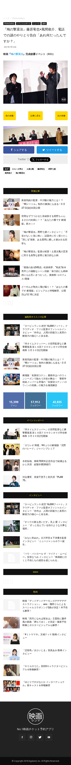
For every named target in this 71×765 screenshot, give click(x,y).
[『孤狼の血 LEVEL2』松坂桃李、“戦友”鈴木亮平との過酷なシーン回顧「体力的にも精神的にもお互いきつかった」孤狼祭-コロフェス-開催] (11, 271)
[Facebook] (22, 737)
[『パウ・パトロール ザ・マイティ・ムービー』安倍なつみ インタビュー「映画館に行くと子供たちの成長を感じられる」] (11, 558)
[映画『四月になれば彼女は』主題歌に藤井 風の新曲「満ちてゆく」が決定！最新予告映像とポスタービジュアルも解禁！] (11, 622)
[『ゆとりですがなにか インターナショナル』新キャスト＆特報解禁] (11, 686)
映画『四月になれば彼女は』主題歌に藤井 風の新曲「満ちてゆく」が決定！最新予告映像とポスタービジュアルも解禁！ (44, 621)
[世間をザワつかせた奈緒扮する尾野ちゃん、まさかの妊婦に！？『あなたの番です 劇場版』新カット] (11, 220)
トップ (6, 18)
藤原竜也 (41, 169)
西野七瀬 (52, 169)
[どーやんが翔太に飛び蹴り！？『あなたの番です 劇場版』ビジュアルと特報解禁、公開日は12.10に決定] (11, 290)
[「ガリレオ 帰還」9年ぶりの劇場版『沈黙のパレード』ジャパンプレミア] (11, 449)
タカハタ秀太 (17, 169)
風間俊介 (8, 173)
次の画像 (61, 116)
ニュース (36, 23)
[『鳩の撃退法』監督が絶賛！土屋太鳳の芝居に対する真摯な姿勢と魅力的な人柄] (11, 255)
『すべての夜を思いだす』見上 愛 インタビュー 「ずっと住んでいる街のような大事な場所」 (44, 525)
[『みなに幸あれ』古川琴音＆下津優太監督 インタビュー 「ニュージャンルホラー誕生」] (11, 542)
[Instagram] (31, 737)
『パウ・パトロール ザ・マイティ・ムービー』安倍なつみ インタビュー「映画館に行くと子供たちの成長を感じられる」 (44, 557)
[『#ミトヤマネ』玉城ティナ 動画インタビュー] (11, 638)
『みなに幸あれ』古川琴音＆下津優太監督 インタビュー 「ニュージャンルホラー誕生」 (44, 541)
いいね (14, 393)
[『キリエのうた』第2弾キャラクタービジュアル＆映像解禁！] (11, 670)
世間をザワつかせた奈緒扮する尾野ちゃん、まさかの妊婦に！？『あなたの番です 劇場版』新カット (44, 220)
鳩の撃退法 (17, 54)
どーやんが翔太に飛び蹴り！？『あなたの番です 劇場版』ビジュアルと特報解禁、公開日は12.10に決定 (44, 291)
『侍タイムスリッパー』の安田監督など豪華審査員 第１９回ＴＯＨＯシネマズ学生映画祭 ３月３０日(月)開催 (44, 346)
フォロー (35, 393)
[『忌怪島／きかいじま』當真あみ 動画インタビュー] (11, 654)
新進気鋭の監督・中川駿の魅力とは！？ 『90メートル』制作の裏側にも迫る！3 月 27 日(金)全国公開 (43, 204)
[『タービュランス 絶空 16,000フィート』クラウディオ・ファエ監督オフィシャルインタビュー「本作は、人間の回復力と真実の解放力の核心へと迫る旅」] (11, 330)
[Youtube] (49, 737)
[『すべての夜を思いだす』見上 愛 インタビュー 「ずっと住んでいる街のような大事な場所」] (11, 526)
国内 (44, 23)
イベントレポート (23, 23)
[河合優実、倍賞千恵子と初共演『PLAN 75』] (11, 481)
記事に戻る (35, 116)
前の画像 (10, 116)
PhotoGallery (18, 18)
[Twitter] (40, 737)
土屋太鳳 (30, 169)
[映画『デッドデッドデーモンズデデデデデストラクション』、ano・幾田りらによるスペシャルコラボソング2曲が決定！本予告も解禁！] (11, 605)
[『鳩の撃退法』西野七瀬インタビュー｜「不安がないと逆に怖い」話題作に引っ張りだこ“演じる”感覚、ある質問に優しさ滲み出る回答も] (11, 236)
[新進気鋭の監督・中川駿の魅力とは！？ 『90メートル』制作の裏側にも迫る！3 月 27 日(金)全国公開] (11, 204)
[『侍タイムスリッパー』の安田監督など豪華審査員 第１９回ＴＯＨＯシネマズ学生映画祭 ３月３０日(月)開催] (11, 347)
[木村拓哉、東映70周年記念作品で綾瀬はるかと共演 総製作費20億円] (11, 465)
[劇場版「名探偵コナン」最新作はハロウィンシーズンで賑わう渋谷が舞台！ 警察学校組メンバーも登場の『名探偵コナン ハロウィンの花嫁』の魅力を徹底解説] (11, 379)
